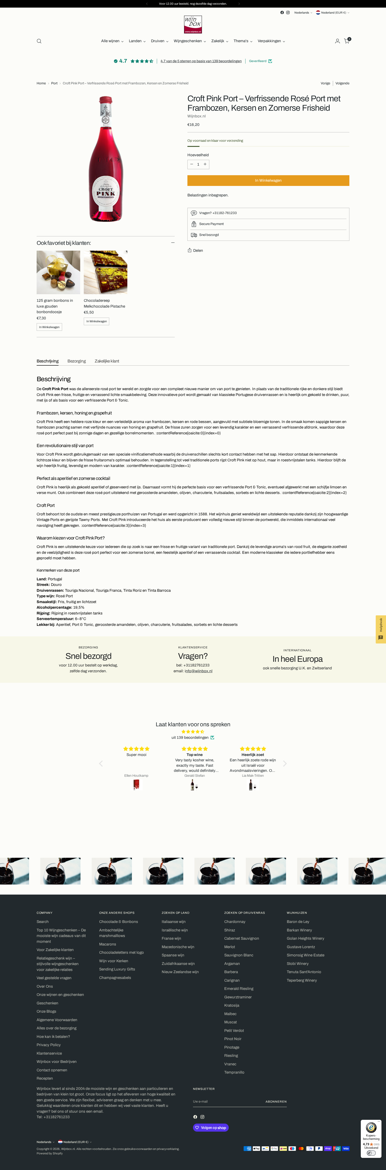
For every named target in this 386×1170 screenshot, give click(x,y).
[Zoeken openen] (39, 41)
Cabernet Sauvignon (241, 938)
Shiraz (229, 930)
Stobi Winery (298, 964)
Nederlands (301, 12)
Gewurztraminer (238, 997)
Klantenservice (49, 1053)
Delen (198, 250)
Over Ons (45, 986)
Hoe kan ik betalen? (53, 1037)
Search (43, 922)
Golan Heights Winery (305, 938)
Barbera (231, 972)
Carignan (232, 980)
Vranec (230, 1064)
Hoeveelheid (198, 155)
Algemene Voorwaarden (57, 1020)
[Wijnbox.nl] (193, 24)
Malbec (230, 1014)
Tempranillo (234, 1072)
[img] (192, 732)
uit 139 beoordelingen (190, 737)
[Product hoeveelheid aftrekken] (192, 164)
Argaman (232, 964)
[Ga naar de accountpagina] (337, 41)
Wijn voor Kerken (113, 961)
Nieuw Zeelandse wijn (180, 972)
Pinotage (231, 1047)
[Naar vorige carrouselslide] (335, 833)
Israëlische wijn (175, 930)
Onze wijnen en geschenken (60, 995)
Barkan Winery (299, 930)
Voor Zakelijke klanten (55, 950)
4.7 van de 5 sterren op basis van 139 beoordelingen (201, 61)
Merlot (229, 947)
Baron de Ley (298, 922)
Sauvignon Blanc (238, 955)
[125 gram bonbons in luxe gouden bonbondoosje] (58, 272)
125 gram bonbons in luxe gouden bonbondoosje (55, 306)
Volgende (342, 83)
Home (41, 83)
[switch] (371, 1153)
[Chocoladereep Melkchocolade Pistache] (105, 272)
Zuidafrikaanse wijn (178, 964)
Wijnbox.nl (196, 116)
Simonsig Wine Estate (305, 955)
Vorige (325, 83)
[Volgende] (239, 4)
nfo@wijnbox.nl (199, 671)
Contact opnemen (52, 1070)
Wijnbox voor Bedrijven (57, 1062)
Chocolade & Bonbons (118, 922)
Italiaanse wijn (174, 922)
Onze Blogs (46, 1011)
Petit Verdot (234, 1030)
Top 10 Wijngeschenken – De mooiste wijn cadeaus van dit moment (61, 936)
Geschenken (47, 1003)
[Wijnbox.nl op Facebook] (282, 12)
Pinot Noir (232, 1039)
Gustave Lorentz (301, 947)
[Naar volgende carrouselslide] (345, 833)
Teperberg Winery (302, 980)
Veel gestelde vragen (54, 978)
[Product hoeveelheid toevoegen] (205, 164)
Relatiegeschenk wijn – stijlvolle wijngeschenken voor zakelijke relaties (58, 964)
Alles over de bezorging (56, 1028)
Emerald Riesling (238, 989)
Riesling (231, 1055)
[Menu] (379, 1122)
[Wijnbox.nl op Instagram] (288, 12)
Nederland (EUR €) (333, 12)
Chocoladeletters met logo (121, 952)
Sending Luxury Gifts (117, 969)
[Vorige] (147, 4)
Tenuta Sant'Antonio (304, 972)
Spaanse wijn (173, 955)
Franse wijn (171, 938)
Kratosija (231, 1005)
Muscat (230, 1022)
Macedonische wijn (178, 947)
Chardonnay (234, 922)
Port (54, 83)
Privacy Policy (49, 1045)
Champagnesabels (115, 978)
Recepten (45, 1078)
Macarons (107, 944)
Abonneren (276, 1101)
